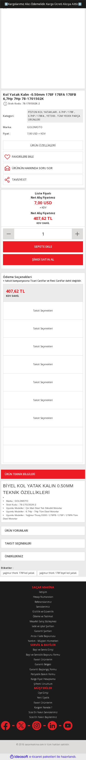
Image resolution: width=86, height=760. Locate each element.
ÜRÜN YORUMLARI (16, 530)
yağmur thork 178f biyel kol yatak (58, 573)
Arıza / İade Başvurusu (43, 636)
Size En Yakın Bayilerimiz (43, 717)
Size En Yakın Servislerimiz (43, 712)
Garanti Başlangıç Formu (43, 669)
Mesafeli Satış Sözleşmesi (43, 621)
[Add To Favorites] (43, 156)
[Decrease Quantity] (8, 234)
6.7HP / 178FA (36, 116)
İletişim (43, 592)
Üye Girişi (43, 692)
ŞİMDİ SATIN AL (43, 259)
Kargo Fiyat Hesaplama (43, 679)
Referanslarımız (43, 601)
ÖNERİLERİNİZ (14, 556)
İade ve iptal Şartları (43, 626)
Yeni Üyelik (43, 697)
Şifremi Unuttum (43, 683)
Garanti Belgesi (43, 664)
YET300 (50, 116)
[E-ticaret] (42, 756)
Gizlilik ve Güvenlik (43, 611)
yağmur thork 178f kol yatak (18, 573)
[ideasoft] (19, 757)
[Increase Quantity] (77, 234)
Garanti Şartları (43, 631)
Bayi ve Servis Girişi (43, 649)
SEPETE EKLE (43, 246)
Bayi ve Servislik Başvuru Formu (43, 654)
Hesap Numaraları (43, 596)
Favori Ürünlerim (43, 659)
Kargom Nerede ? (43, 707)
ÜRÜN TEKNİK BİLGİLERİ (20, 474)
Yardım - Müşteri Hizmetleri (43, 640)
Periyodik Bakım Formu (43, 674)
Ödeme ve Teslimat (43, 616)
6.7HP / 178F (66, 112)
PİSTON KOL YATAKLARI (42, 112)
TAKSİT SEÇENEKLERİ (18, 543)
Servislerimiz (43, 606)
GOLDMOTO (34, 127)
